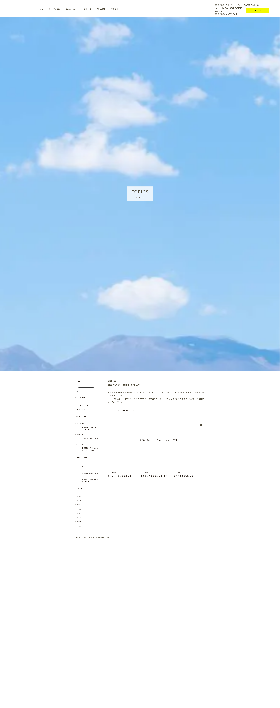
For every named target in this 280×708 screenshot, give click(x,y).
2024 (79, 505)
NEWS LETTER (83, 409)
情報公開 (88, 9)
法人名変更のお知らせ (183, 476)
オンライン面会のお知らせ (123, 410)
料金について (72, 9)
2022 (79, 513)
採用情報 (115, 9)
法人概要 (101, 9)
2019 (79, 526)
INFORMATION (83, 405)
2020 (79, 522)
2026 (79, 496)
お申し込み (257, 11)
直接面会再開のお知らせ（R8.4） (156, 476)
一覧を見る (140, 625)
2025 (79, 500)
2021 (79, 518)
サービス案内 (55, 9)
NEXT (199, 425)
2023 (79, 509)
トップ (40, 9)
